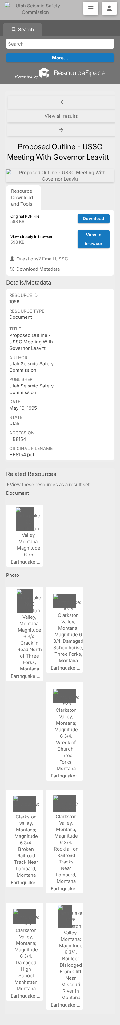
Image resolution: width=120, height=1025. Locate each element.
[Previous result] (63, 102)
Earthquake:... (26, 562)
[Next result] (61, 130)
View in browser (93, 239)
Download (93, 218)
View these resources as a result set (49, 484)
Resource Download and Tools (22, 197)
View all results (61, 116)
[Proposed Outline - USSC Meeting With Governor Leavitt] (60, 175)
